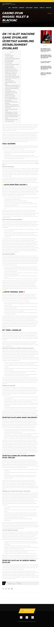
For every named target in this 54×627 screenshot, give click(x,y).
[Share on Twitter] (6, 589)
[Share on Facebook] (3, 589)
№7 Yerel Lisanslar (8, 63)
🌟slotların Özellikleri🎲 (9, 57)
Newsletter (48, 7)
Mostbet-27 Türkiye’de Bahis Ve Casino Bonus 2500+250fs (46, 73)
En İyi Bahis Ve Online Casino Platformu (46, 62)
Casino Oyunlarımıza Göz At (10, 91)
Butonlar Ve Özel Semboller (10, 95)
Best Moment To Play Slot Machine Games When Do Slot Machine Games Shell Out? (46, 50)
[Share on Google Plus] (9, 589)
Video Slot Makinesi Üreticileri (10, 82)
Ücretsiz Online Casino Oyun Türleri (11, 70)
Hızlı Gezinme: (7, 54)
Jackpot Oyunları (8, 100)
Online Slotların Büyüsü (9, 80)
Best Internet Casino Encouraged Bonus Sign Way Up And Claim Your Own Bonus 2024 (46, 56)
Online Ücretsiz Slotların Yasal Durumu (12, 115)
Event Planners (29, 7)
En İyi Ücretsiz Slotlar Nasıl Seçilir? (11, 98)
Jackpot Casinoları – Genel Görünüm (11, 104)
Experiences (21, 7)
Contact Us (42, 7)
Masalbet (50, 13)
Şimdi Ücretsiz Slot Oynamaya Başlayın (12, 58)
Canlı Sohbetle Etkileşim (9, 60)
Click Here (45, 45)
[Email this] (12, 589)
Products (36, 7)
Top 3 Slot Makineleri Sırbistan (10, 74)
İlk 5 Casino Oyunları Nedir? (10, 97)
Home (9, 7)
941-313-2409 (5, 1)
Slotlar (6, 83)
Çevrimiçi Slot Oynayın (9, 55)
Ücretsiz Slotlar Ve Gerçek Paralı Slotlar (12, 76)
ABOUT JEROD (14, 7)
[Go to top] (27, 610)
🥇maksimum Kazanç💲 (9, 67)
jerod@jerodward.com (15, 1)
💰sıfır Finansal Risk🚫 (9, 61)
